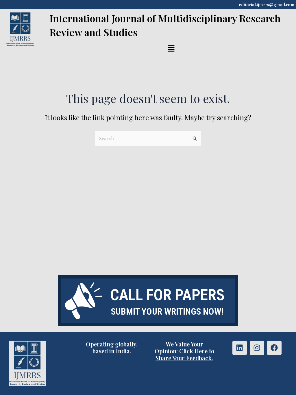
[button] (171, 49)
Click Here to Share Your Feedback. (185, 354)
